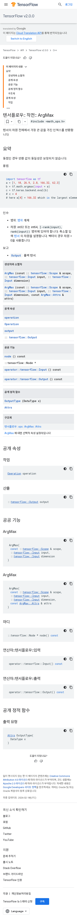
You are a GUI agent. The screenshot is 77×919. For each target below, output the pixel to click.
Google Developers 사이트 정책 (19, 787)
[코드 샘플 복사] (71, 174)
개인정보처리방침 (21, 893)
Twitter (7, 833)
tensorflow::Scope (44, 273)
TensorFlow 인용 (12, 880)
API (22, 50)
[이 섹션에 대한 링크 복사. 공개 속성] (25, 449)
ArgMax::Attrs (51, 295)
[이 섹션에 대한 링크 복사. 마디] (14, 622)
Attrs (8, 407)
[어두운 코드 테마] (65, 174)
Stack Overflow (12, 868)
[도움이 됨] (25, 58)
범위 (20, 220)
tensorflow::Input (22, 277)
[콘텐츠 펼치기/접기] (26, 67)
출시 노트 (8, 862)
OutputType (12, 401)
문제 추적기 (9, 856)
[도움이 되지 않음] (30, 58)
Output (16, 255)
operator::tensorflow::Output (26, 379)
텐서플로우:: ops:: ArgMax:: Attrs (22, 426)
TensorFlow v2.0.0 (18, 16)
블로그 (6, 816)
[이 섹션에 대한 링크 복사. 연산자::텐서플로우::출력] (45, 679)
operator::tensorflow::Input (25, 369)
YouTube (8, 839)
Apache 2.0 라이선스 (14, 783)
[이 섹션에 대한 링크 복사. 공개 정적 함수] (34, 711)
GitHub (7, 827)
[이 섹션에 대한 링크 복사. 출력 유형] (22, 722)
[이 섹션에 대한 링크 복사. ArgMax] (21, 532)
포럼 (5, 822)
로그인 (69, 4)
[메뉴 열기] (6, 4)
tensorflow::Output (23, 337)
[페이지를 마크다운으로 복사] (19, 121)
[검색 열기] (60, 4)
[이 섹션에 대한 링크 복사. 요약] (15, 149)
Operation (11, 324)
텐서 (17, 236)
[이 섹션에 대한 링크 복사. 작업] (14, 460)
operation (11, 317)
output (9, 331)
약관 (5, 893)
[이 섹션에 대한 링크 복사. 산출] (14, 488)
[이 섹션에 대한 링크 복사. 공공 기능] (25, 520)
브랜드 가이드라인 (13, 874)
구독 (42, 901)
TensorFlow (9, 50)
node (7, 356)
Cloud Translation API (28, 33)
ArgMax (9, 273)
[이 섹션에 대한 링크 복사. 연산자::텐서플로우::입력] (45, 650)
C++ (55, 50)
